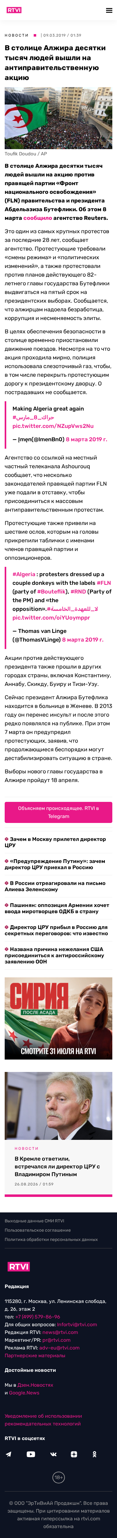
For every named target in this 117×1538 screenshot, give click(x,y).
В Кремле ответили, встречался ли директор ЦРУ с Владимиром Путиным (57, 1166)
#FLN (104, 583)
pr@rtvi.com (56, 1340)
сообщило (37, 218)
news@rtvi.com (60, 1332)
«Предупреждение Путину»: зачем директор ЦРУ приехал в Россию (55, 864)
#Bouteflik (51, 591)
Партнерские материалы (35, 1355)
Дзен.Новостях (35, 1385)
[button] (110, 10)
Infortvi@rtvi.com (77, 1324)
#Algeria (23, 574)
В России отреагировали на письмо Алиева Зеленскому (55, 886)
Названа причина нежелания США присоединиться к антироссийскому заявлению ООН (54, 955)
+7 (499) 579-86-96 (37, 1317)
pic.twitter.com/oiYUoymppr (51, 617)
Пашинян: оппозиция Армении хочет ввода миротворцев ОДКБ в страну (57, 908)
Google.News (24, 1393)
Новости (17, 35)
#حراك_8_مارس (33, 417)
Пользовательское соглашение (38, 1230)
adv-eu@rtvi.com (59, 1348)
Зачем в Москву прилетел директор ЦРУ (55, 842)
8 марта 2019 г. (86, 439)
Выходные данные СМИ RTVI (34, 1221)
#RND (78, 591)
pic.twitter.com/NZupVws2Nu (53, 426)
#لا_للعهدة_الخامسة (72, 609)
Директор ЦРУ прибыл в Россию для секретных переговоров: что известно (56, 930)
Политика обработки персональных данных (51, 1239)
